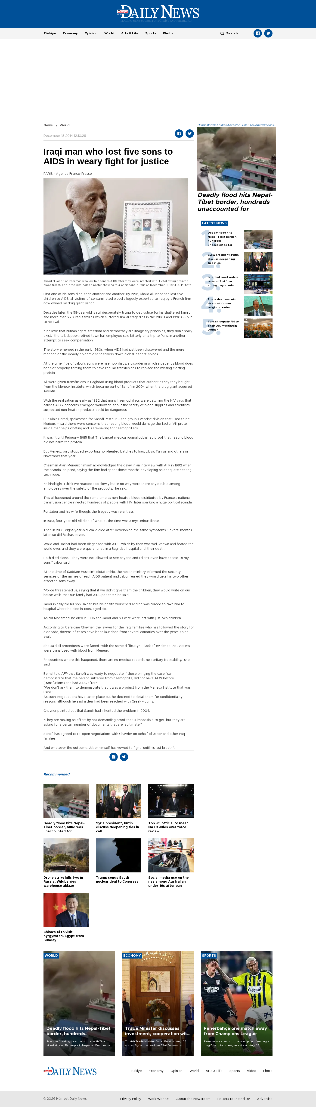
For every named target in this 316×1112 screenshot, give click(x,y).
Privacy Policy (130, 1099)
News (48, 125)
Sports (150, 33)
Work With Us (158, 1099)
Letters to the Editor (233, 1099)
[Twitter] (268, 33)
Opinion (91, 33)
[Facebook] (258, 33)
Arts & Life (129, 33)
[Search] (222, 33)
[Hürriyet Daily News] (158, 13)
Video (251, 1071)
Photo (168, 33)
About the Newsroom (193, 1099)
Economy (70, 33)
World (109, 33)
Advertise (265, 1099)
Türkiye (49, 33)
